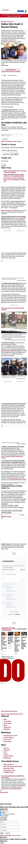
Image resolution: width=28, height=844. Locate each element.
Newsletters (7, 729)
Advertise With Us (9, 737)
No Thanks (3, 819)
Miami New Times (9, 768)
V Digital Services (8, 772)
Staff (5, 752)
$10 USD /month (6, 510)
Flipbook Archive (8, 756)
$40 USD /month (6, 512)
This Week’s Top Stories (8, 814)
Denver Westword (9, 764)
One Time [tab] (4, 505)
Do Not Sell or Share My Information (11, 789)
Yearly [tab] (16, 505)
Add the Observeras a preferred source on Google (11, 70)
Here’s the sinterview (10, 210)
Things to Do (4, 811)
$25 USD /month (17, 510)
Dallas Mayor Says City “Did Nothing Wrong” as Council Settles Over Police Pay (14, 179)
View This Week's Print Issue (9, 711)
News (5, 719)
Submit (8, 833)
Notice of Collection (6, 141)
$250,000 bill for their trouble (18, 479)
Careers (6, 754)
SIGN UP (5, 139)
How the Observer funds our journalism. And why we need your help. (14, 15)
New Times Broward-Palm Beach (13, 766)
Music (5, 725)
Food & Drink (7, 721)
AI (21, 776)
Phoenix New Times (9, 770)
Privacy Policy (7, 741)
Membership (7, 758)
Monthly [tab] (11, 505)
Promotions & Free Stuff (10, 735)
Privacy (20, 141)
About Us (6, 748)
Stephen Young (7, 41)
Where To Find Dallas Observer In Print (12, 714)
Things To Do (7, 727)
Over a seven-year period (18, 218)
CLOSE (4, 165)
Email (3, 135)
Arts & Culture (8, 723)
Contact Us (7, 750)
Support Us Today (6, 516)
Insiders (3, 812)
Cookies (11, 776)
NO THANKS (14, 154)
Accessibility (16, 776)
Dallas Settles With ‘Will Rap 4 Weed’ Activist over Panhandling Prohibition (14, 175)
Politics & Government (7, 21)
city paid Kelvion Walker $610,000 (10, 351)
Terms (15, 141)
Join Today (4, 817)
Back (2, 833)
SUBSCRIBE (6, 154)
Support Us (20, 11)
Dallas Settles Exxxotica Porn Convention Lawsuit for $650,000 (15, 171)
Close (2, 843)
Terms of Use (7, 739)
